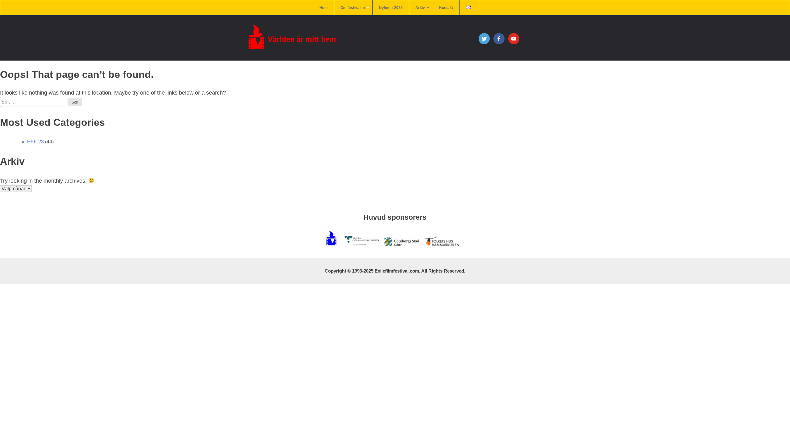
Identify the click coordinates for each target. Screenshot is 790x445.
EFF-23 (35, 141)
